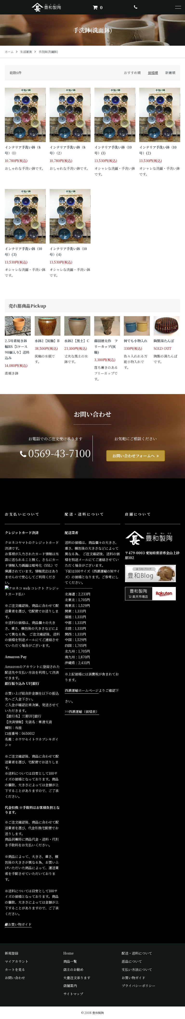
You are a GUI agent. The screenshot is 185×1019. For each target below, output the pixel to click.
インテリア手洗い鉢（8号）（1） (23, 150)
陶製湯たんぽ (164, 340)
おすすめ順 (132, 72)
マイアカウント (16, 961)
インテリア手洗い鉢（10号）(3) (23, 251)
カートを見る (15, 969)
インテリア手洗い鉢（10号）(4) (68, 251)
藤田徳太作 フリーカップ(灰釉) (106, 346)
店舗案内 (70, 985)
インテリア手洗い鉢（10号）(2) (158, 150)
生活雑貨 (26, 52)
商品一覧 (70, 961)
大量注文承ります (76, 977)
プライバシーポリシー (138, 985)
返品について (132, 961)
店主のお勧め (73, 969)
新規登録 (11, 953)
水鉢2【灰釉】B (47, 340)
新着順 (170, 72)
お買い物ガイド (20, 924)
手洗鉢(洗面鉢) (48, 52)
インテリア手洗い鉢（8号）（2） (68, 150)
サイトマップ (73, 993)
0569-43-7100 (59, 453)
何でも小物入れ (135, 340)
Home (68, 953)
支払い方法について (137, 969)
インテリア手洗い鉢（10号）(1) (113, 150)
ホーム (9, 52)
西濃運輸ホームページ (82, 690)
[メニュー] (178, 7)
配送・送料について (137, 953)
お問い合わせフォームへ (133, 456)
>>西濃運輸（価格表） (82, 711)
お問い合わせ (15, 977)
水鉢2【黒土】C (76, 340)
